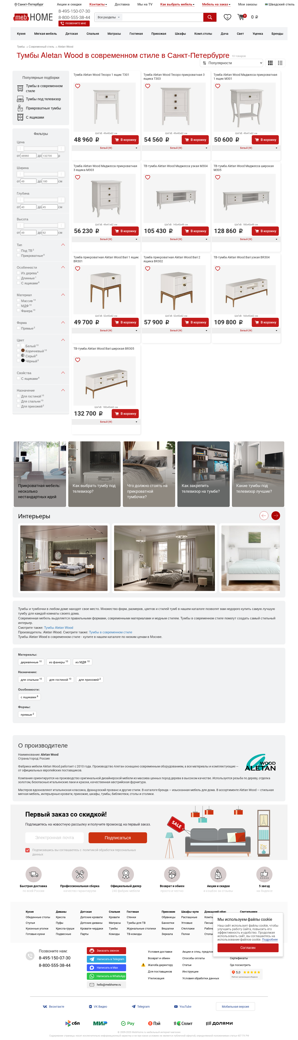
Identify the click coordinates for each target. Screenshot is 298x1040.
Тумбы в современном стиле (110, 632)
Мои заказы (247, 4)
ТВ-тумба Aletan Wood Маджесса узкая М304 (176, 166)
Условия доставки (160, 951)
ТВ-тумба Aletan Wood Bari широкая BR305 (104, 348)
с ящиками (29, 696)
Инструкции (190, 971)
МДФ (26, 305)
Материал (24, 294)
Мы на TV (144, 4)
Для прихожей (32, 406)
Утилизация (156, 978)
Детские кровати (91, 917)
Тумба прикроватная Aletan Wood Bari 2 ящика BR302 (172, 259)
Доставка (122, 4)
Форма (22, 322)
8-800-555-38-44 (74, 17)
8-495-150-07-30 (74, 11)
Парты (84, 934)
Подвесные (63, 934)
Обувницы (168, 917)
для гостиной (60, 679)
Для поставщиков (160, 971)
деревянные (31, 662)
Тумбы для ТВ (136, 922)
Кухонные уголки (37, 928)
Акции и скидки (69, 4)
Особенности (27, 267)
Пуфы (59, 922)
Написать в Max (107, 967)
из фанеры (58, 662)
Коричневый (36, 350)
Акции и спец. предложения (201, 951)
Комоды (114, 934)
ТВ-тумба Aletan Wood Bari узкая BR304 (242, 257)
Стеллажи (188, 928)
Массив (28, 300)
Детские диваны (91, 922)
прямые (27, 714)
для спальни (31, 679)
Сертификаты (239, 958)
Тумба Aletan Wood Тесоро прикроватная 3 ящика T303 (174, 76)
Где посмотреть (240, 965)
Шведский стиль (281, 4)
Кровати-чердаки (91, 928)
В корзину (128, 140)
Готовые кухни (35, 934)
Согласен (247, 948)
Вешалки (168, 928)
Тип (19, 244)
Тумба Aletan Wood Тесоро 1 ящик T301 (101, 74)
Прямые (28, 328)
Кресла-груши (65, 928)
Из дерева (29, 273)
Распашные (189, 917)
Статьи (187, 965)
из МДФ (82, 662)
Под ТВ (27, 250)
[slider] (20, 148)
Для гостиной (32, 396)
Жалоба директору (160, 965)
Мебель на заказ (215, 4)
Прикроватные (33, 255)
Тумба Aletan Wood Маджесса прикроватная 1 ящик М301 (245, 76)
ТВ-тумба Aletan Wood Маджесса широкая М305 (244, 168)
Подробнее (270, 939)
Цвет (20, 340)
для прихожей (90, 679)
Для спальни (32, 401)
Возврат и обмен (159, 958)
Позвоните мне (75, 23)
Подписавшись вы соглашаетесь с (84, 852)
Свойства (24, 372)
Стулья (30, 922)
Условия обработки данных (200, 978)
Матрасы (115, 922)
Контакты (97, 4)
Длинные (28, 278)
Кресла (60, 917)
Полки (185, 934)
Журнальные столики (141, 928)
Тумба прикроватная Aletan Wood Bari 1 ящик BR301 (106, 259)
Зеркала (167, 934)
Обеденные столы (38, 917)
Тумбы (113, 928)
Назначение (26, 390)
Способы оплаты (193, 958)
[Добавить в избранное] (77, 86)
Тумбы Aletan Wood (58, 627)
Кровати (114, 917)
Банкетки (168, 922)
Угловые (186, 922)
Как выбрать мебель (176, 4)
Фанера (28, 310)
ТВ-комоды (134, 934)
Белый (32, 345)
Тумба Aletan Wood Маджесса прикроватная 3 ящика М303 (105, 168)
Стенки (131, 917)
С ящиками (30, 283)
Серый (31, 356)
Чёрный (32, 361)
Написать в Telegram (110, 959)
